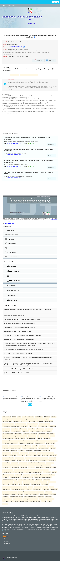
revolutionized (19, 474)
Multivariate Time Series (33, 423)
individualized (50, 445)
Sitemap (36, 553)
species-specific (45, 484)
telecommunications (7, 440)
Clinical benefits (30, 443)
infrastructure (16, 421)
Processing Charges (11, 252)
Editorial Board (26, 553)
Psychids (25, 486)
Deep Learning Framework (8, 423)
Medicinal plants (37, 486)
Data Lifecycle (31, 416)
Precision (17, 438)
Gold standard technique (8, 438)
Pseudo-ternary (6, 428)
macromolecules (46, 450)
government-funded (7, 472)
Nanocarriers (41, 496)
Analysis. (12, 474)
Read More (51, 144)
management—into (40, 491)
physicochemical (52, 426)
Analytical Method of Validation (21, 501)
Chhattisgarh (5, 474)
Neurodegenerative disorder (32, 465)
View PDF (39, 60)
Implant (22, 465)
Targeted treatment (20, 457)
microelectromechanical (8, 482)
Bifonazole (13, 460)
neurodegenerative (43, 460)
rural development (18, 469)
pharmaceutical (42, 433)
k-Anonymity (47, 416)
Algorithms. (52, 448)
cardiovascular (20, 445)
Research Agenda (6, 419)
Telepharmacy (22, 443)
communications (34, 482)
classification (27, 445)
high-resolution (6, 436)
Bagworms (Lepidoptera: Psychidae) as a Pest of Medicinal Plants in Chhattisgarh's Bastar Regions (28, 161)
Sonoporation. (29, 455)
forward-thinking (6, 489)
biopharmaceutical (6, 452)
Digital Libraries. (45, 489)
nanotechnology (43, 482)
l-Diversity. (53, 416)
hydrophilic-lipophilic (42, 426)
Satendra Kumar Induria (14, 41)
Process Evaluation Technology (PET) (26, 479)
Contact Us (15, 5)
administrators (49, 491)
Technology (20, 494)
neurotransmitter (32, 462)
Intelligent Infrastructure (20, 423)
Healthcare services (50, 443)
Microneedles (13, 455)
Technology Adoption (44, 419)
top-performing (28, 472)
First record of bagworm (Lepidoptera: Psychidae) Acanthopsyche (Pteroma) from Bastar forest (30, 36)
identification (26, 433)
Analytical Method (44, 436)
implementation (54, 489)
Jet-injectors (5, 455)
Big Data (14, 416)
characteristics (32, 452)
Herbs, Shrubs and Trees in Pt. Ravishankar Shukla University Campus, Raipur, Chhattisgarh (27, 138)
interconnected (44, 457)
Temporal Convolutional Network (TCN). (11, 426)
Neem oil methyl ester (15, 431)
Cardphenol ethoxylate (35, 431)
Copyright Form (11, 243)
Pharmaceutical (6, 501)
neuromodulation (23, 462)
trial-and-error (51, 474)
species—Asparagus (7, 486)
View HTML (52, 60)
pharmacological (37, 450)
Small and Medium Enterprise (18, 419)
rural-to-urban (24, 467)
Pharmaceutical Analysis (35, 501)
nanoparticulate (28, 494)
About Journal (7, 5)
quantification (34, 433)
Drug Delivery (26, 484)
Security (24, 416)
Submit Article (10, 230)
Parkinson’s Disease (15, 465)
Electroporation (21, 455)
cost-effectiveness (53, 440)
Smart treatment (29, 457)
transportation (32, 421)
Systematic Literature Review (32, 419)
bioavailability (5, 477)
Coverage (54, 472)
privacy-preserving (7, 416)
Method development (31, 438)
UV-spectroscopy (20, 460)
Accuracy (23, 438)
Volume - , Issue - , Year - (18, 56)
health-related (45, 469)
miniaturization (6, 484)
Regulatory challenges (40, 443)
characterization (24, 426)
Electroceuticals (6, 462)
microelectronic (18, 482)
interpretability (6, 448)
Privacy (19, 416)
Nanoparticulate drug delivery (16, 496)
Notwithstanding (51, 482)
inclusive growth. (36, 469)
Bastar (11, 75)
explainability (35, 445)
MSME (54, 467)
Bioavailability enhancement (30, 496)
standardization (14, 484)
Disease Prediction (33, 448)
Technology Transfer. (7, 421)
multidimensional (32, 436)
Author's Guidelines (13, 234)
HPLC (27, 460)
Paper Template (11, 239)
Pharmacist (5, 445)
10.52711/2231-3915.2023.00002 (14, 143)
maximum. (52, 486)
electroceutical (14, 462)
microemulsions (33, 426)
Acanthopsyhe (23, 75)
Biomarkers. (36, 457)
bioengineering (47, 479)
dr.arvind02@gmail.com (12, 44)
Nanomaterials (48, 496)
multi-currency (6, 491)
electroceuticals (41, 462)
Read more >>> (53, 219)
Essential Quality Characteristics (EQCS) (43, 477)
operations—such (30, 491)
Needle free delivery (42, 452)
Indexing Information (13, 256)
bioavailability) (53, 494)
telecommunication (17, 440)
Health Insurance (46, 472)
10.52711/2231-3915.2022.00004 (13, 46)
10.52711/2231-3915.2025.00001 (14, 166)
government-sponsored (18, 472)
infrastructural (24, 421)
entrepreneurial (15, 467)
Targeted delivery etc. (7, 498)
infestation (45, 486)
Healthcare (24, 448)
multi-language (14, 491)
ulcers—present (37, 455)
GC (38, 436)
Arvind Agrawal (24, 41)
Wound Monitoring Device (8, 457)
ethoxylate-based (48, 428)
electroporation (15, 452)
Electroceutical (6, 465)
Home (5, 553)
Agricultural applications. (8, 433)
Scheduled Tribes (27, 469)
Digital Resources (36, 489)
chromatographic (50, 433)
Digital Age (29, 489)
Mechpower (13, 494)
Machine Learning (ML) (15, 448)
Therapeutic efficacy (35, 484)
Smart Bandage (53, 455)
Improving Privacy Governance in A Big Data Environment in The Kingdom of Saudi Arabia (28, 172)
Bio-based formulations (46, 431)
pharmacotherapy (50, 462)
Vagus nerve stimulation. (45, 465)
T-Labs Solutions (12, 559)
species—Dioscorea (17, 486)
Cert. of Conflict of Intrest (14, 248)
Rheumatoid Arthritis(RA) (27, 477)
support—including (35, 440)
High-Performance (17, 498)
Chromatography (18, 433)
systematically (12, 445)
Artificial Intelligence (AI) (15, 477)
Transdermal (50, 452)
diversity (29, 75)
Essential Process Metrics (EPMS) (10, 479)
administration (6, 450)
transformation (48, 467)
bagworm (17, 75)
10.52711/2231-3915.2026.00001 (14, 178)
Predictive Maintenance (45, 423)
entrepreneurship (6, 467)
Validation (52, 436)
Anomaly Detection (49, 421)
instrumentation (23, 436)
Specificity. (39, 438)
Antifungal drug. (33, 460)
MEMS (20, 484)
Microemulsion (25, 431)
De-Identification (38, 416)
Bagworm (31, 486)
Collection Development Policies (18, 489)
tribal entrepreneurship (7, 469)
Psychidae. (35, 75)
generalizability (43, 445)
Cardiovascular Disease (43, 448)
